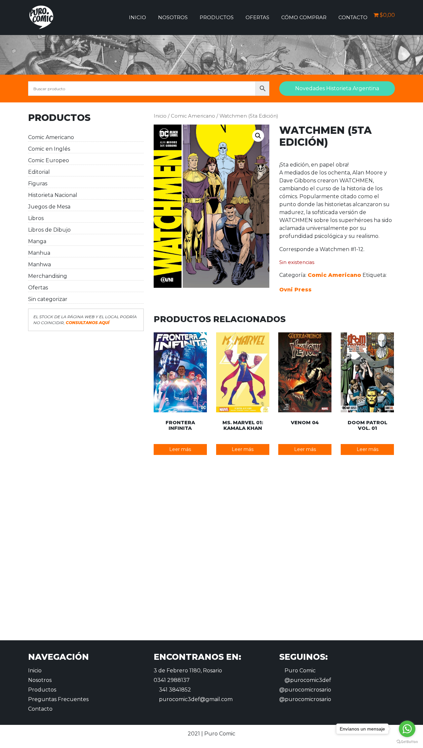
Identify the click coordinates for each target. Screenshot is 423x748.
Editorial (39, 172)
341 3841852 (174, 690)
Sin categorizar (47, 299)
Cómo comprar (304, 17)
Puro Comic (299, 670)
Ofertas (257, 17)
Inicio (137, 17)
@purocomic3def (307, 680)
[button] (258, 136)
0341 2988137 (172, 680)
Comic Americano (51, 137)
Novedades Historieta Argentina (337, 88)
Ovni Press (295, 289)
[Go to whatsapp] (407, 729)
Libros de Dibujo (49, 230)
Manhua (39, 253)
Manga (37, 241)
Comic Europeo (48, 160)
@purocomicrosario (305, 690)
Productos (217, 17)
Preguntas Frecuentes (58, 699)
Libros (36, 218)
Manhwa (39, 264)
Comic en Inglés (49, 149)
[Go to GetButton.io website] (407, 741)
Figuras (37, 183)
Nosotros (173, 17)
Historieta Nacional (52, 195)
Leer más (180, 449)
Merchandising (47, 276)
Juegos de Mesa (49, 207)
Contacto (352, 17)
